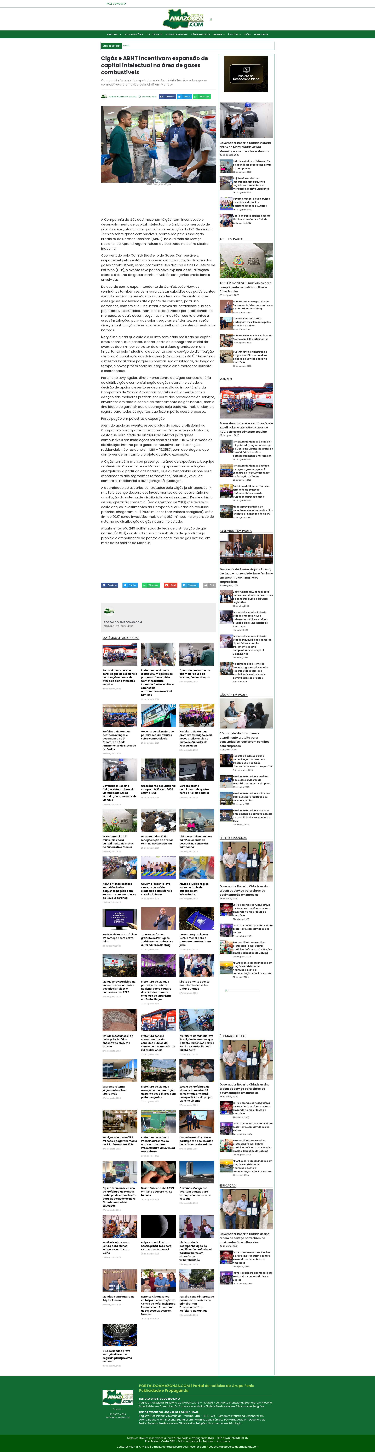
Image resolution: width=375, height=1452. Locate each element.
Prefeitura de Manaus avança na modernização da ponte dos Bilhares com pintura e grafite (158, 1092)
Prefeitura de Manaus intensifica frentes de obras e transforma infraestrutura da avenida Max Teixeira (158, 1144)
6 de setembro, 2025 (243, 770)
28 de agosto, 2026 (229, 154)
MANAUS (217, 34)
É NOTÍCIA (233, 34)
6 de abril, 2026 (240, 681)
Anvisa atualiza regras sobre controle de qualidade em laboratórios (194, 889)
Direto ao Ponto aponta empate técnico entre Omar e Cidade (194, 985)
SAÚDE (247, 34)
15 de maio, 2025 (241, 824)
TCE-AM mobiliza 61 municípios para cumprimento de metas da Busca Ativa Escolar (118, 842)
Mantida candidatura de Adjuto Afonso (118, 1298)
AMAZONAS (112, 34)
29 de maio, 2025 (241, 787)
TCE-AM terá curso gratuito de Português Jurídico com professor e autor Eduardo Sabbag (157, 940)
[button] (167, 96)
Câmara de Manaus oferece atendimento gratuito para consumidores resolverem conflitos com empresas (244, 739)
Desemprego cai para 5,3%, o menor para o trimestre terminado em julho (195, 940)
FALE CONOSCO (116, 3)
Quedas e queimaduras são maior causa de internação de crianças (194, 674)
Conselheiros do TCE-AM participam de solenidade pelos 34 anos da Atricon (196, 1141)
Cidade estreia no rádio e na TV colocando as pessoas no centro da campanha (195, 842)
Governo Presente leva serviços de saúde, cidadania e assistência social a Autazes (156, 889)
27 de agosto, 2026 (242, 223)
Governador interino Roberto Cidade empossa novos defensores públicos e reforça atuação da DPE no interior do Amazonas (250, 619)
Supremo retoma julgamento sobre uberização (114, 1090)
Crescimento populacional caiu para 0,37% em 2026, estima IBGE (158, 789)
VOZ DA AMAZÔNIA (134, 34)
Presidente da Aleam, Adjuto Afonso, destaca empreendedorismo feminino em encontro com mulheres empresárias (246, 575)
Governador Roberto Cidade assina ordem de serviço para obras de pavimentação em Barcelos (245, 890)
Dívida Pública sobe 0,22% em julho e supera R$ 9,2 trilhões (157, 1191)
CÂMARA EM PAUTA (200, 34)
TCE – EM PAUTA (154, 34)
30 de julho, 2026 (241, 606)
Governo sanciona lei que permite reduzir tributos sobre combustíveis (157, 735)
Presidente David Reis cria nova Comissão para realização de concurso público (251, 797)
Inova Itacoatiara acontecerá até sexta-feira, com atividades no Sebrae (253, 929)
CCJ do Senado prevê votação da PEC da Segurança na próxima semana (117, 1356)
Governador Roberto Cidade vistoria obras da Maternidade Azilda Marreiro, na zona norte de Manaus (119, 793)
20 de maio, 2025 (241, 804)
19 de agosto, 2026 (229, 585)
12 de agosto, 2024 (242, 956)
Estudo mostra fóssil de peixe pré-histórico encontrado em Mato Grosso (118, 1041)
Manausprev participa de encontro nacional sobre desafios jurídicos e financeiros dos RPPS (119, 987)
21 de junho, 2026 (241, 919)
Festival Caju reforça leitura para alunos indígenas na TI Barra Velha (116, 1248)
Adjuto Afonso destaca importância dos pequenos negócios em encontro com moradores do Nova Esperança (119, 891)
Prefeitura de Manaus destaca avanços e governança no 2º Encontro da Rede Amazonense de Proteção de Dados (119, 740)
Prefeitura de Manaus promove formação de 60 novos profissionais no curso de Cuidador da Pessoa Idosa (196, 738)
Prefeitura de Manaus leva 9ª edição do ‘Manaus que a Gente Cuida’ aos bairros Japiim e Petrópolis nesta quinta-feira (196, 1043)
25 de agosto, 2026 (242, 342)
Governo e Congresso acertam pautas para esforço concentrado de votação (195, 1193)
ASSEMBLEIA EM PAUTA (177, 34)
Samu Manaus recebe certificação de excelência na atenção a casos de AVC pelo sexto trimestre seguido (120, 677)
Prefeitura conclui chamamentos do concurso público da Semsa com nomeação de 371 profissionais (158, 1043)
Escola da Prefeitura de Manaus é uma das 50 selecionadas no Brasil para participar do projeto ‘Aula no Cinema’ (196, 1093)
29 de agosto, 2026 (229, 435)
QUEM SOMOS (261, 34)
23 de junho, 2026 (228, 898)
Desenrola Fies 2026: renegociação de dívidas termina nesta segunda (157, 840)
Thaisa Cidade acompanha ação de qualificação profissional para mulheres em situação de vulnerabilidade (195, 1251)
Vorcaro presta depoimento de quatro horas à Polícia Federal (194, 789)
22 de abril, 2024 (241, 977)
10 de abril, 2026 (240, 630)
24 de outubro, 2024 (242, 936)
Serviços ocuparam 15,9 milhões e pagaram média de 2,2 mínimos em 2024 (120, 1141)
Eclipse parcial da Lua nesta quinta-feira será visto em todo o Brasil (156, 1246)
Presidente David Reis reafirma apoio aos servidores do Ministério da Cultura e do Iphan (251, 780)
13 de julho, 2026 (228, 749)
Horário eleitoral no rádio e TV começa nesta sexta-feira (120, 938)
